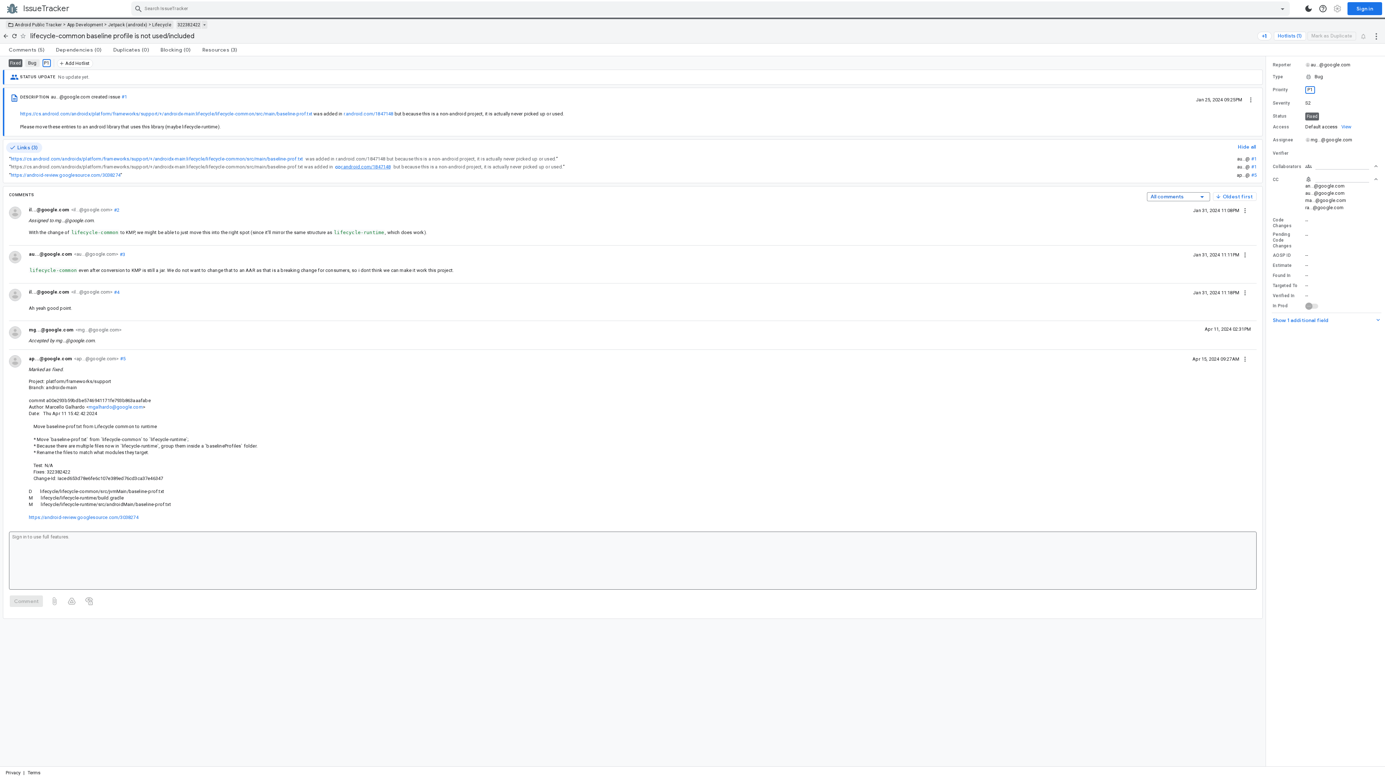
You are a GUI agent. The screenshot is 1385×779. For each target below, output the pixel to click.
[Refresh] (14, 36)
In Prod (1280, 305)
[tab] (26, 50)
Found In (1282, 275)
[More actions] (1376, 36)
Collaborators (1287, 166)
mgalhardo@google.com (116, 407)
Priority (1280, 89)
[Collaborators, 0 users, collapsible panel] (1341, 166)
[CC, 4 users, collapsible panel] (1341, 179)
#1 (124, 97)
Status (1280, 116)
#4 (116, 292)
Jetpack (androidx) (127, 24)
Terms (34, 772)
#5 (1254, 175)
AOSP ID (1282, 255)
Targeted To (1285, 285)
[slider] (1267, 411)
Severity (1281, 103)
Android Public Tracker (38, 24)
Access (1281, 126)
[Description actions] (1251, 99)
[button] (1325, 76)
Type (1278, 76)
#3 (121, 254)
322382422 (188, 24)
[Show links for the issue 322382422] (204, 25)
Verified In (1283, 295)
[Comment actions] (1245, 210)
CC (1276, 179)
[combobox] (711, 8)
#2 (116, 209)
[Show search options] (1282, 8)
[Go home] (5, 36)
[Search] (138, 8)
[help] (1323, 8)
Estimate (1282, 265)
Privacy (13, 772)
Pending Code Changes (1282, 240)
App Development (85, 24)
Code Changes (1282, 222)
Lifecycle (161, 24)
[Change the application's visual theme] (1308, 8)
